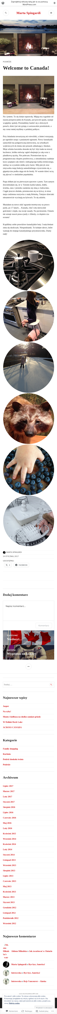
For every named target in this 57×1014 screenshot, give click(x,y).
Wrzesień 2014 (9, 839)
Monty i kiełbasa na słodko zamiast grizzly (22, 717)
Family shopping (10, 749)
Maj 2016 (7, 823)
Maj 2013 (7, 886)
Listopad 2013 (9, 860)
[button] (28, 265)
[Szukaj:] (28, 684)
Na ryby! (7, 711)
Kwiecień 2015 (9, 833)
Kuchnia (7, 754)
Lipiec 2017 (8, 786)
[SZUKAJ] (6, 13)
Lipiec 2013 (8, 876)
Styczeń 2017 (9, 802)
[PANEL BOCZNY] (29, 667)
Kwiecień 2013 (9, 892)
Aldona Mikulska (19, 951)
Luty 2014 (7, 849)
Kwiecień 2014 (9, 844)
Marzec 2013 (8, 897)
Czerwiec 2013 (9, 881)
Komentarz (43, 625)
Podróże (7, 62)
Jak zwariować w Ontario (40, 951)
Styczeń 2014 (9, 855)
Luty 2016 (7, 828)
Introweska (16, 973)
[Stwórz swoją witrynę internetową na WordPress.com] (28, 3)
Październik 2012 (10, 918)
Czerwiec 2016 (9, 818)
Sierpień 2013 (9, 870)
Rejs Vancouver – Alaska (35, 981)
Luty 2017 (7, 796)
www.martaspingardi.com (28, 994)
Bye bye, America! (36, 964)
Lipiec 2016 (8, 812)
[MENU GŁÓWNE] (51, 13)
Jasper (6, 706)
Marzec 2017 (8, 791)
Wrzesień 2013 (9, 865)
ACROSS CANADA (12, 727)
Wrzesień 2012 (9, 923)
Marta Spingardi (28, 13)
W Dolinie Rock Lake (12, 722)
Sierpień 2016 (9, 807)
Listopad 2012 (9, 913)
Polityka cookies (14, 1003)
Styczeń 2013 (9, 902)
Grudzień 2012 (9, 907)
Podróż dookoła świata (13, 759)
